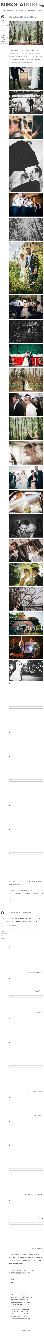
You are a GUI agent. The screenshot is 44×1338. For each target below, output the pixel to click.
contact (40, 10)
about (23, 10)
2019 (3, 41)
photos (3, 45)
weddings (4, 37)
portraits (4, 935)
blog (18, 10)
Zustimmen (25, 1323)
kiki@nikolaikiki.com (19, 1273)
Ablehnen (26, 1330)
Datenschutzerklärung (20, 1319)
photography (8, 10)
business (4, 933)
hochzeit (4, 39)
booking (31, 10)
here (34, 881)
